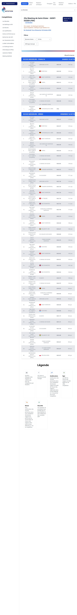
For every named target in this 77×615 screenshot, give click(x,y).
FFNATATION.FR (10, 3)
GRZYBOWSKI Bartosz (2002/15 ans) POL (32, 355)
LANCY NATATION (46, 77)
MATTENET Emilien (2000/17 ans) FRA (32, 210)
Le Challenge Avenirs (8, 46)
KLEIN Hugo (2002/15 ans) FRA (32, 293)
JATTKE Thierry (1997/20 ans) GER (32, 186)
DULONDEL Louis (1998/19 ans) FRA (32, 101)
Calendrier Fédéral (7, 53)
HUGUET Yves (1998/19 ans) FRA (32, 283)
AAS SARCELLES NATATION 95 (46, 95)
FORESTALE (44, 71)
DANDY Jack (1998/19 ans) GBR (32, 203)
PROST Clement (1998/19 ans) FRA (32, 240)
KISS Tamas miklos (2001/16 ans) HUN (32, 335)
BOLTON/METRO (46, 203)
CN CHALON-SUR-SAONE (45, 234)
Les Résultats (6, 21)
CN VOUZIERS (42, 175)
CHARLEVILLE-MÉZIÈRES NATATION (46, 209)
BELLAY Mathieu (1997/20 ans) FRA (32, 95)
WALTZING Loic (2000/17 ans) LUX (32, 310)
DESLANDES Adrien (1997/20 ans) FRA (32, 88)
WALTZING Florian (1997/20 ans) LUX (32, 247)
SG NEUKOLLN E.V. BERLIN (47, 108)
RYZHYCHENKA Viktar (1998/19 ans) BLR (32, 82)
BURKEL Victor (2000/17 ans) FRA (32, 278)
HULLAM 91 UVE (45, 229)
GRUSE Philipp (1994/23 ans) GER (32, 169)
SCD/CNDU (44, 246)
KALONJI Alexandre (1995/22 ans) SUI (32, 192)
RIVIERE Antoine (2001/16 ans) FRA (32, 342)
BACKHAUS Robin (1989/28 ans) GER (32, 109)
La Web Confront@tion (8, 43)
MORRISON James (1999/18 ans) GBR (32, 272)
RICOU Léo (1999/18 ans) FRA (32, 259)
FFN (75, 3)
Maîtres (70, 3)
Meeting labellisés (7, 56)
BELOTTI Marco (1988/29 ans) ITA (32, 71)
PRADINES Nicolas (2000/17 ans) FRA (32, 322)
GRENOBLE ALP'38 (43, 64)
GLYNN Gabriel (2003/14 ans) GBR (32, 265)
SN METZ (41, 278)
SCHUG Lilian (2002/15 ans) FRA (32, 316)
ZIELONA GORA (45, 355)
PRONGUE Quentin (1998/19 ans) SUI (32, 223)
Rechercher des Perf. (8, 37)
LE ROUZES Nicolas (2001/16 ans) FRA (32, 329)
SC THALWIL (45, 198)
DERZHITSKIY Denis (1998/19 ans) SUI (32, 198)
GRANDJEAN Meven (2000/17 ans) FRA (32, 175)
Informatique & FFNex (8, 49)
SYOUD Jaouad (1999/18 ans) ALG (32, 234)
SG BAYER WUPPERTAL (47, 169)
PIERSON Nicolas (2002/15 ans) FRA (32, 349)
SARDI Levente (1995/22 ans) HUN (32, 229)
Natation (24, 3)
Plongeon (49, 3)
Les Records (6, 27)
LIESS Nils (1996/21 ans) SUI (32, 77)
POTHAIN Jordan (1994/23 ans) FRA (32, 65)
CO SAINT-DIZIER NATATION (46, 348)
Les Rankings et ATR (8, 24)
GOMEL (43, 82)
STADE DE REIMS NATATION (46, 240)
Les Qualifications (7, 30)
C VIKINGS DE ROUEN (44, 88)
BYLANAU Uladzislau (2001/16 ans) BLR (32, 216)
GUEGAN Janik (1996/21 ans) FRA (32, 181)
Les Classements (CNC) (8, 40)
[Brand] (9, 9)
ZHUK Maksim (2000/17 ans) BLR (31, 288)
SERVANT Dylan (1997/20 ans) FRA (32, 299)
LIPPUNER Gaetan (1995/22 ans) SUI (32, 253)
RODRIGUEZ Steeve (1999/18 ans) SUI (32, 305)
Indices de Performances (9, 34)
